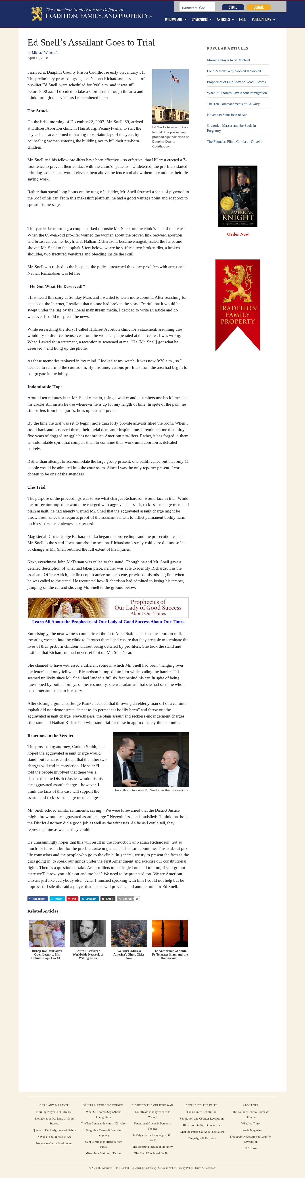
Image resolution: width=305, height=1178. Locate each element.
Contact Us (127, 1168)
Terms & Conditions (205, 1168)
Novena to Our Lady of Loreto (54, 1143)
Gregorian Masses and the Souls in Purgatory (231, 128)
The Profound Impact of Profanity (152, 1146)
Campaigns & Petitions (202, 1138)
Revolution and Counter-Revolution (202, 1118)
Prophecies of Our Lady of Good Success (236, 82)
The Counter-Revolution (202, 1112)
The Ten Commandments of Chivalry (233, 104)
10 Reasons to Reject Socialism (202, 1125)
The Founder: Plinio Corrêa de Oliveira (234, 141)
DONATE (259, 7)
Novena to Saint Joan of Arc (227, 115)
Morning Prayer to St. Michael (228, 60)
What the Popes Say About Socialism (202, 1131)
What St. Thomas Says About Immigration (237, 93)
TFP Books (250, 1148)
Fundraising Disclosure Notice (159, 1168)
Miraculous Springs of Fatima (103, 1153)
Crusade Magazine (251, 1130)
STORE (233, 7)
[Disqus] (108, 1025)
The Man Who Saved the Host (152, 1153)
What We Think (250, 1123)
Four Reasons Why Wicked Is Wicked (234, 71)
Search (138, 1168)
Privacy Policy (185, 1168)
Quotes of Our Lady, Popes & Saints (54, 1130)
